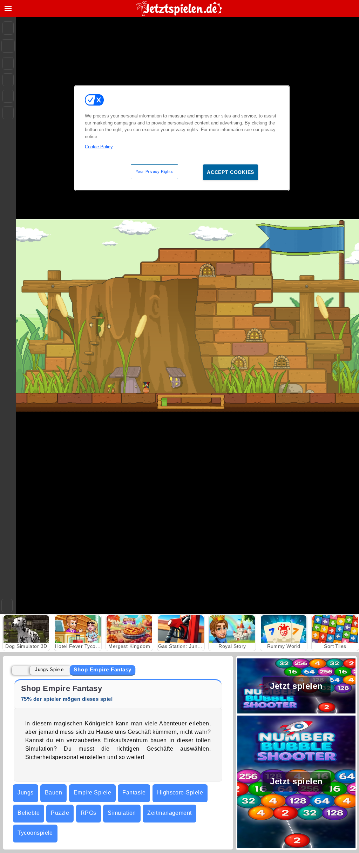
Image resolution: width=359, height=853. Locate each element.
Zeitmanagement (169, 813)
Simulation (122, 813)
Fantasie (133, 793)
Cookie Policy (99, 146)
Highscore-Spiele (180, 793)
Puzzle (60, 813)
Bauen (53, 793)
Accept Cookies (230, 172)
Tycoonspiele (35, 833)
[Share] (8, 46)
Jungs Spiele (49, 669)
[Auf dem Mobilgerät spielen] (8, 112)
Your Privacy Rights (154, 171)
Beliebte (29, 813)
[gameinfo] (8, 96)
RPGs (88, 813)
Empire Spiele (92, 793)
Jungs (25, 793)
